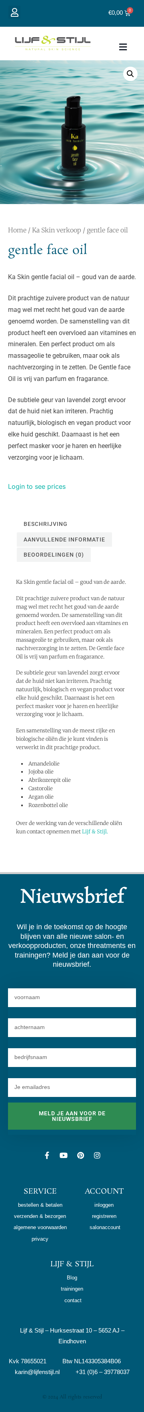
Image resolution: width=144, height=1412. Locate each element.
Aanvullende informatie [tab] (64, 539)
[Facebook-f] (46, 1155)
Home (17, 230)
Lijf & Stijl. (95, 831)
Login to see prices (37, 486)
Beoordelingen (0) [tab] (54, 554)
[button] (14, 12)
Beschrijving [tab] (46, 524)
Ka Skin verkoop (56, 230)
